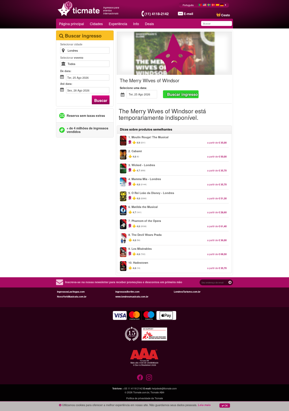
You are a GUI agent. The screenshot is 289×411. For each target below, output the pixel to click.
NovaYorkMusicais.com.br (72, 296)
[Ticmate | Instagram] (149, 377)
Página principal (71, 23)
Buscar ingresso (182, 94)
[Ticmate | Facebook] (140, 377)
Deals (149, 23)
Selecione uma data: (133, 88)
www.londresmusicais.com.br (131, 296)
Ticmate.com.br (141, 392)
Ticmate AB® (157, 392)
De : (65, 71)
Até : (66, 84)
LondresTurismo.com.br (187, 291)
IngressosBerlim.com (127, 291)
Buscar (100, 100)
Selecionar (71, 57)
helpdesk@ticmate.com (164, 388)
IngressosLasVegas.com (71, 291)
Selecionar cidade (71, 44)
